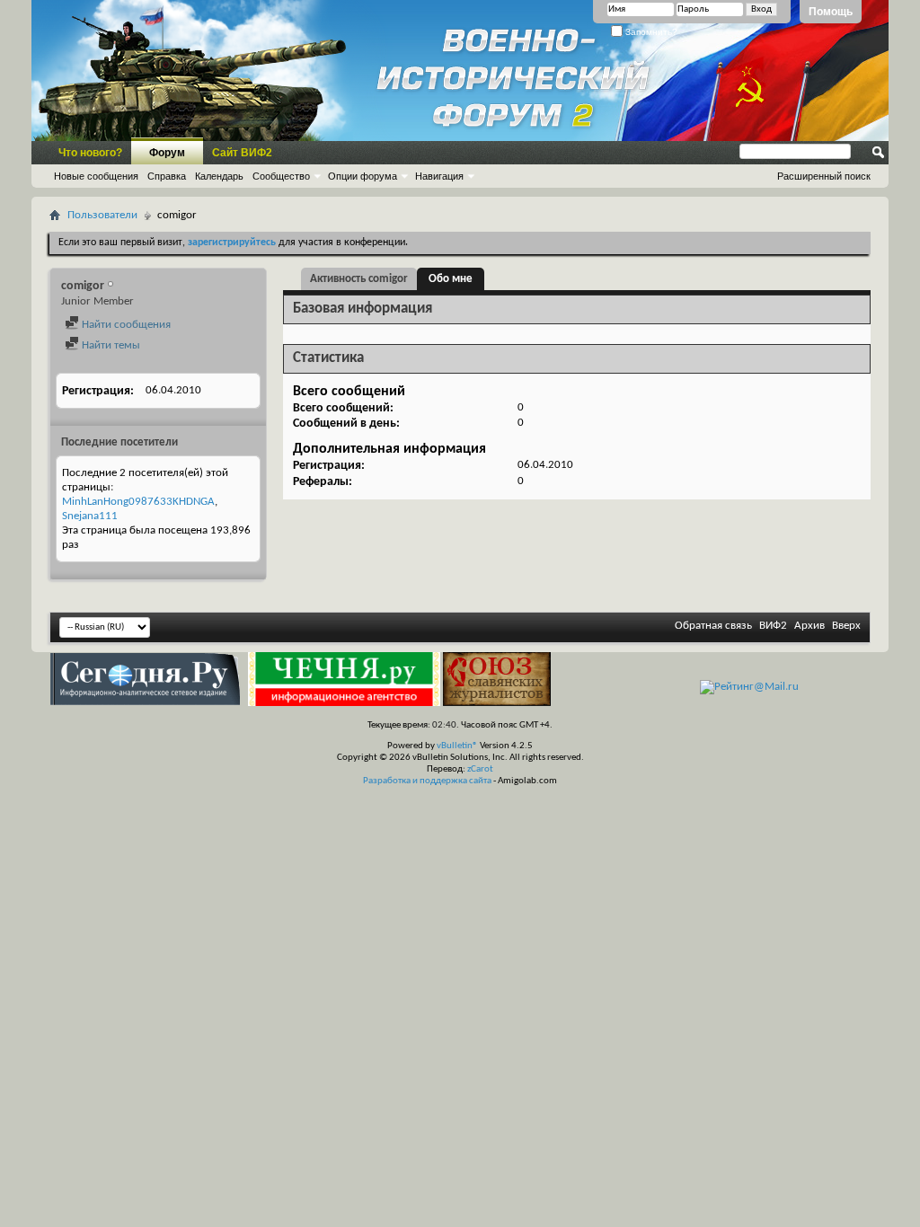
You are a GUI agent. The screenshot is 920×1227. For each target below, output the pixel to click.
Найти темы (109, 345)
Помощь (831, 11)
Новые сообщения (96, 176)
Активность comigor (359, 279)
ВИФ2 (773, 625)
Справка (166, 176)
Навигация (439, 176)
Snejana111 (90, 516)
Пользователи (102, 215)
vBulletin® (457, 746)
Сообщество (281, 176)
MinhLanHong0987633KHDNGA (138, 502)
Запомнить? (650, 32)
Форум (167, 152)
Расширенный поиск (824, 176)
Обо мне (451, 279)
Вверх (846, 625)
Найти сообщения (125, 325)
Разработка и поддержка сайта (427, 781)
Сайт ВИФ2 (242, 152)
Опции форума (362, 176)
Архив (809, 625)
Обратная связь (713, 625)
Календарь (219, 176)
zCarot (480, 769)
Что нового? (90, 152)
